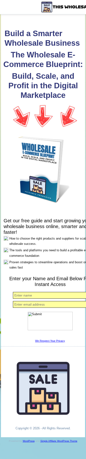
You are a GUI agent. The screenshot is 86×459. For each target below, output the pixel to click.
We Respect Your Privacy (50, 340)
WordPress (29, 441)
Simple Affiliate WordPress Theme (58, 441)
